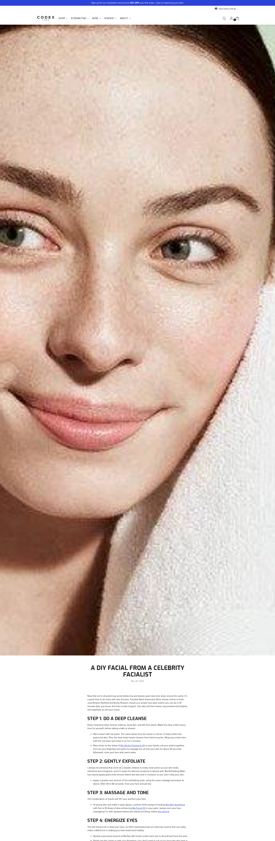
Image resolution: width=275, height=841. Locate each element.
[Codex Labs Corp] (45, 18)
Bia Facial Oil (138, 808)
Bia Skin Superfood (175, 804)
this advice (163, 811)
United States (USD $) (227, 9)
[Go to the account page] (230, 18)
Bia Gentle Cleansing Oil (132, 745)
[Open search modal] (224, 18)
